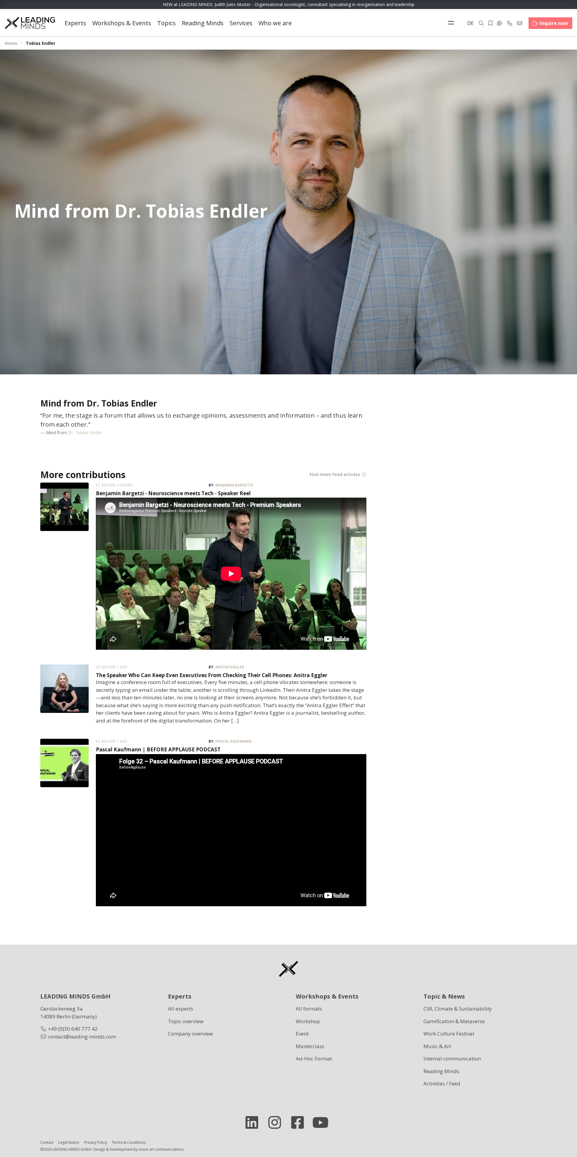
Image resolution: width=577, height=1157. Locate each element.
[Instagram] (277, 1122)
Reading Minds (203, 23)
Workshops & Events (121, 23)
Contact (46, 1142)
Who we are (275, 23)
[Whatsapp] (499, 23)
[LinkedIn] (254, 1122)
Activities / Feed (441, 1083)
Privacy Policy (95, 1142)
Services (241, 23)
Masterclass (310, 1046)
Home (11, 43)
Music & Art (437, 1046)
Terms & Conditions (129, 1142)
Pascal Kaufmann (233, 741)
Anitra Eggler (229, 667)
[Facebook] (299, 1122)
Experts (75, 23)
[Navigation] (452, 23)
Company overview (190, 1033)
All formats (309, 1008)
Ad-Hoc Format (314, 1058)
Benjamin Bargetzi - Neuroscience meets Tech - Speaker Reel (173, 493)
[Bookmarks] (490, 23)
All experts (180, 1008)
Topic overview (185, 1021)
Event (302, 1033)
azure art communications (161, 1149)
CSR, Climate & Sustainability (457, 1008)
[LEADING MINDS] (30, 22)
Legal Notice (68, 1142)
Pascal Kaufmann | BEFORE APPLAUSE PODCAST (158, 749)
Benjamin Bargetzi (234, 485)
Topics (166, 23)
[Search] (481, 23)
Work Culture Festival (448, 1033)
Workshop (308, 1021)
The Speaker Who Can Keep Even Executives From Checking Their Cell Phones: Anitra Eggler (211, 675)
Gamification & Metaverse (454, 1021)
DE (470, 23)
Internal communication (452, 1058)
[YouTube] (322, 1122)
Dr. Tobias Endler (85, 432)
